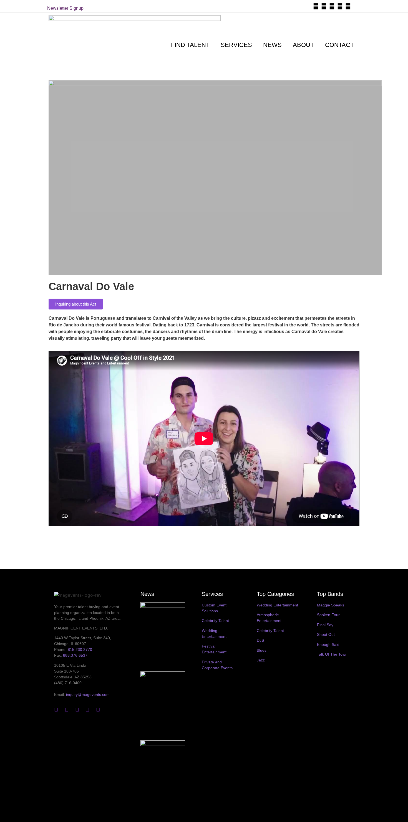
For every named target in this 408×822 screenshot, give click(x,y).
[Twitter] (316, 6)
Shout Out (326, 634)
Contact (339, 44)
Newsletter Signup (65, 8)
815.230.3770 (80, 649)
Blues (261, 650)
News (272, 44)
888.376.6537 (75, 655)
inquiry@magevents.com (88, 694)
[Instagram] (332, 6)
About (303, 44)
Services (236, 44)
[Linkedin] (340, 6)
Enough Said (328, 644)
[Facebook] (324, 6)
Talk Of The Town (332, 654)
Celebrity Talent (215, 620)
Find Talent (190, 44)
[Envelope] (356, 6)
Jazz (261, 660)
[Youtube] (348, 6)
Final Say (325, 625)
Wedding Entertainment (277, 605)
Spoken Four (328, 615)
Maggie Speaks (330, 605)
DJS (260, 640)
